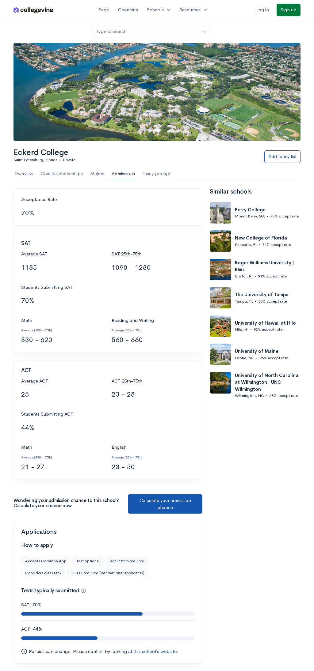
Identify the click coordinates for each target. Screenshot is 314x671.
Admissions (123, 173)
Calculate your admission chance (165, 503)
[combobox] (97, 31)
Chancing (128, 10)
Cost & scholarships (62, 173)
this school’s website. (155, 651)
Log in (262, 10)
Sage (103, 10)
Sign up (289, 10)
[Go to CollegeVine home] (33, 9)
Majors (97, 173)
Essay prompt (156, 173)
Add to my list (282, 156)
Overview (23, 173)
